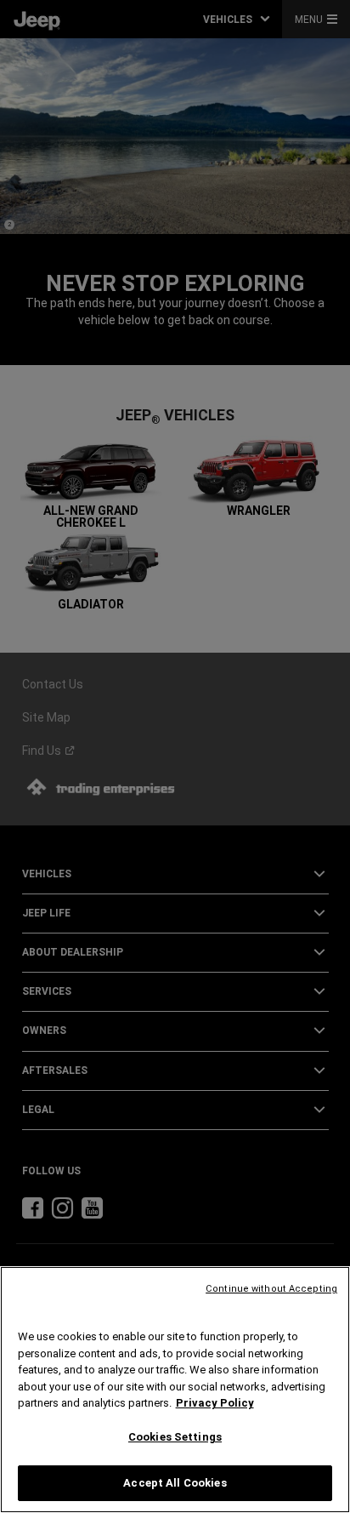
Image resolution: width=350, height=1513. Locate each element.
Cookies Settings (175, 1436)
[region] (175, 1389)
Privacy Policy (215, 1402)
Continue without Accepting (271, 1288)
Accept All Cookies (174, 1482)
